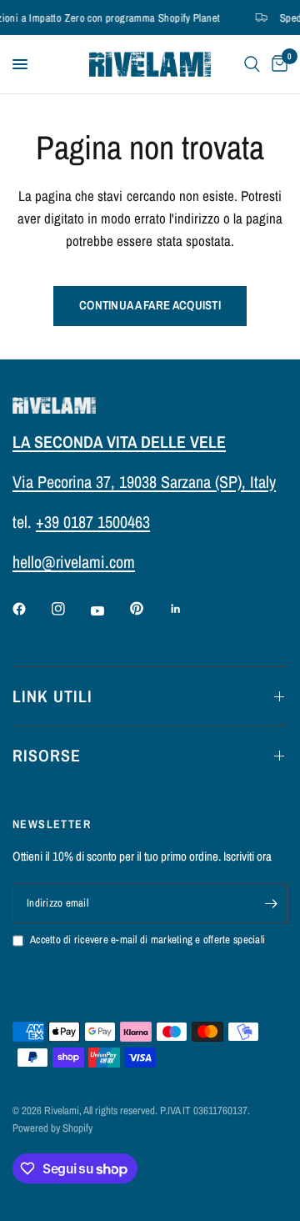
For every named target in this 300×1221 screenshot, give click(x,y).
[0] (277, 64)
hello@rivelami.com (73, 561)
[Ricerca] (252, 64)
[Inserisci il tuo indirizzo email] (271, 903)
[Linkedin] (187, 608)
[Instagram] (70, 608)
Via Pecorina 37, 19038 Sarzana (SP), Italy (144, 481)
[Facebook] (30, 608)
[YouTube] (109, 610)
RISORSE (46, 755)
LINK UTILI (52, 696)
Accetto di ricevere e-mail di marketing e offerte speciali (147, 939)
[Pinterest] (148, 608)
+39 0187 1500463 (93, 521)
